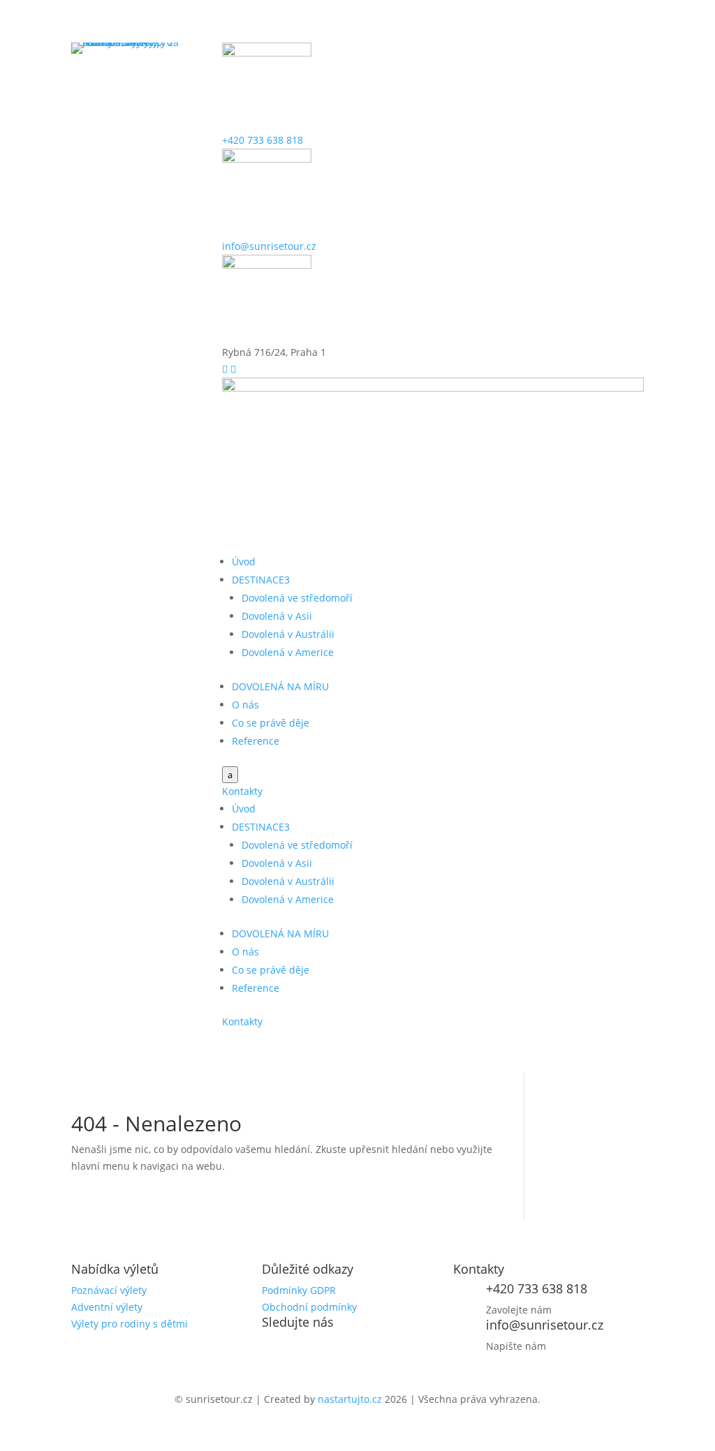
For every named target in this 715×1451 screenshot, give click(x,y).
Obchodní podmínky (309, 1307)
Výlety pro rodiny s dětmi (129, 1323)
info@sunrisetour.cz (269, 246)
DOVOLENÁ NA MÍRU (280, 686)
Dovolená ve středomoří (297, 597)
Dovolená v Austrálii (288, 634)
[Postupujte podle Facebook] (273, 1346)
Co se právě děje (270, 722)
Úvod (244, 561)
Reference (255, 740)
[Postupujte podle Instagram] (301, 1346)
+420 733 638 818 (262, 140)
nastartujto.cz (351, 1399)
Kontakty (242, 791)
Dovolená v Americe (288, 652)
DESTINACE (261, 579)
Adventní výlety (106, 1307)
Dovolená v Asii (277, 616)
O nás (245, 704)
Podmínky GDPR (299, 1290)
